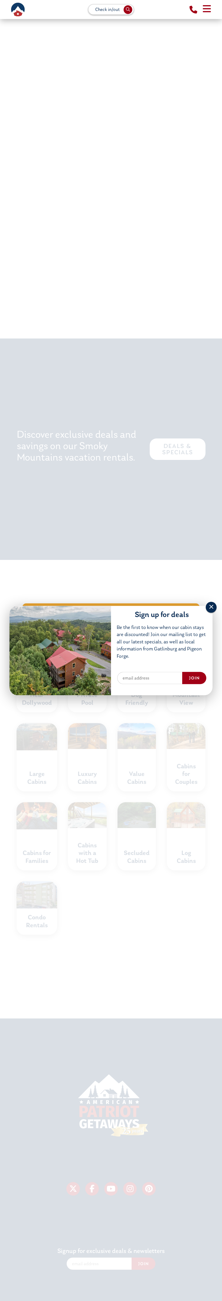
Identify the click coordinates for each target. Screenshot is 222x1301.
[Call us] (193, 10)
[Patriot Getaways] (18, 9)
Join (194, 678)
